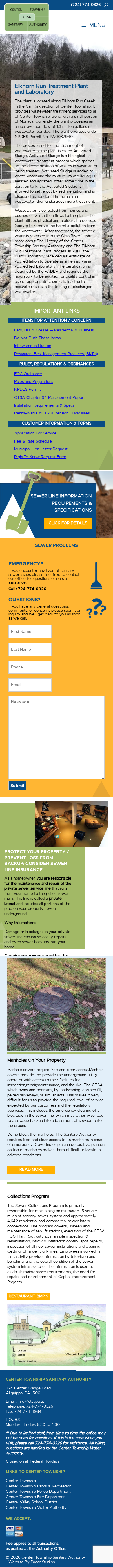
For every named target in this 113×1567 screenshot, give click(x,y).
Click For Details (68, 523)
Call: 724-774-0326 (27, 589)
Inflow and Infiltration (32, 346)
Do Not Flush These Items (37, 338)
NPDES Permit (27, 390)
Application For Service (35, 433)
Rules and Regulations (33, 382)
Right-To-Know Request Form (40, 457)
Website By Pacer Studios (31, 1562)
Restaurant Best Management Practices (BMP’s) (56, 354)
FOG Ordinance (28, 374)
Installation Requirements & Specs (44, 405)
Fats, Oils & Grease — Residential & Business (54, 330)
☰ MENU (93, 25)
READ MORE (31, 1170)
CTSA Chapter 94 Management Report (49, 398)
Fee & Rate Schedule (33, 441)
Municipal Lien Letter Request (41, 449)
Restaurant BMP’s (28, 1296)
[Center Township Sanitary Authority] (26, 17)
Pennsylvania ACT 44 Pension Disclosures (52, 413)
